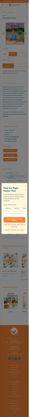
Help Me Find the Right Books (14, 219)
